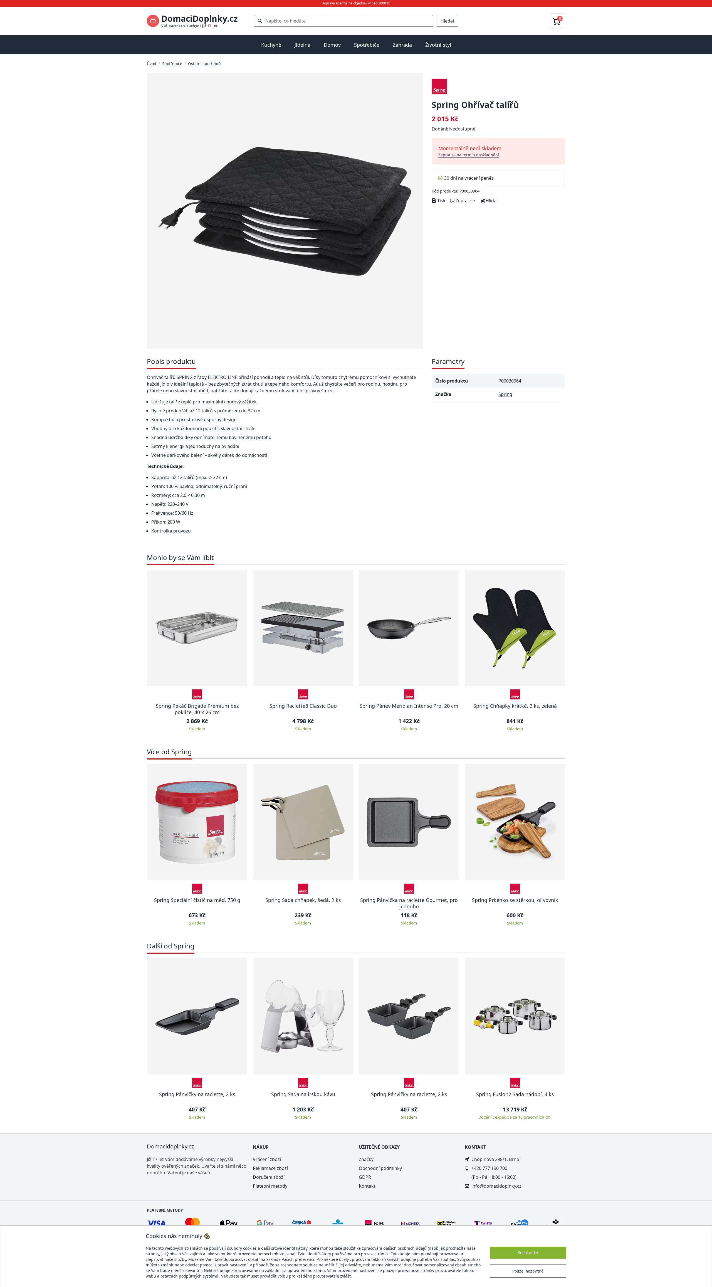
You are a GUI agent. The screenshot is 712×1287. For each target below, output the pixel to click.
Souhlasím (528, 1253)
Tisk (441, 201)
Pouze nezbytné (527, 1271)
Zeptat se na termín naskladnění (468, 154)
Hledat (447, 21)
